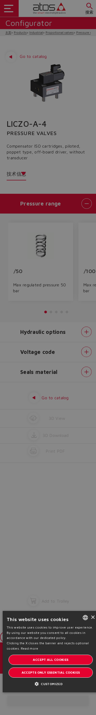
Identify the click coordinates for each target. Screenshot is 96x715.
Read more (29, 648)
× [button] (93, 617)
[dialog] (48, 357)
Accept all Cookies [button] (50, 660)
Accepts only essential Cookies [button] (51, 672)
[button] (51, 683)
